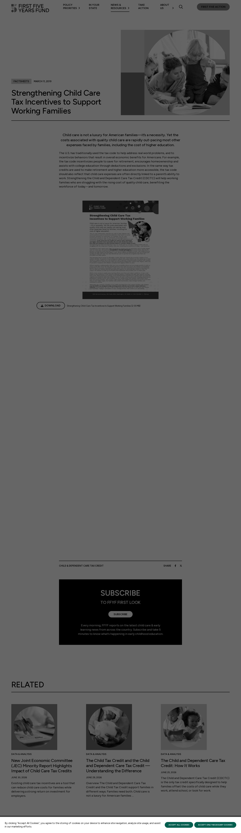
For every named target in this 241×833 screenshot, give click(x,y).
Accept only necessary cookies (215, 825)
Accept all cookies (179, 825)
